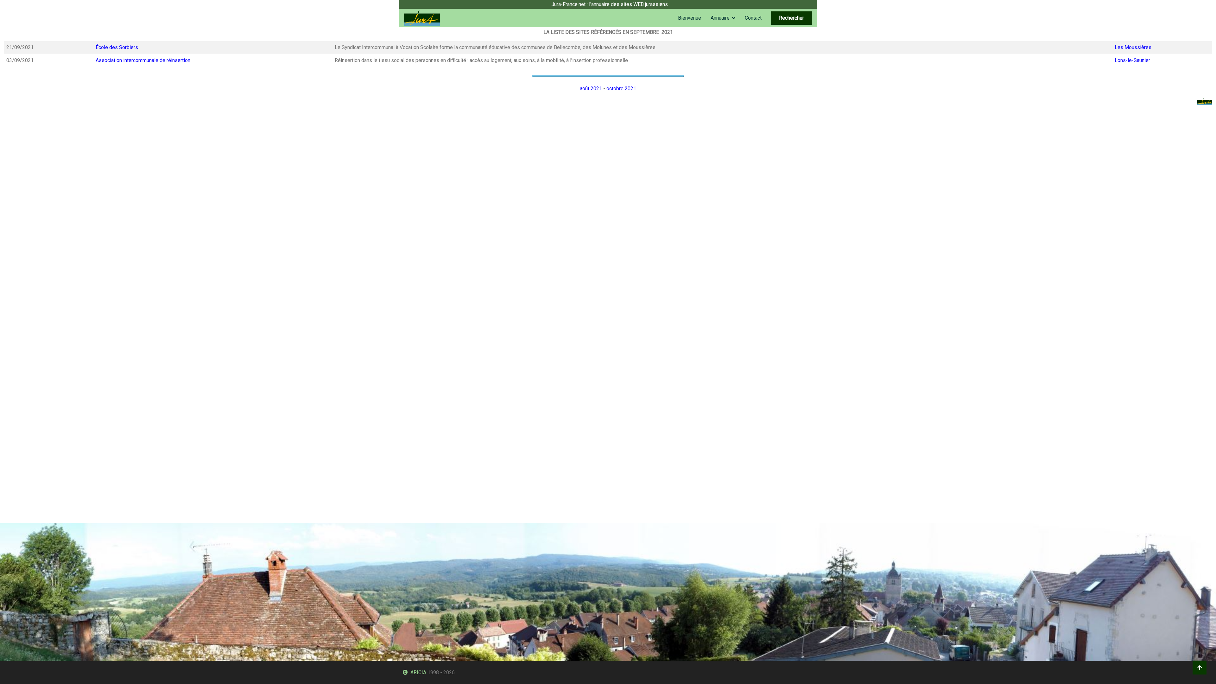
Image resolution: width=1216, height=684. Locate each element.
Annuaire (720, 18)
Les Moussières (1133, 47)
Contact (753, 18)
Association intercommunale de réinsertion (143, 60)
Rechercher (791, 18)
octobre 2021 (621, 89)
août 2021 (591, 89)
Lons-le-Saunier (1132, 60)
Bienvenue (689, 18)
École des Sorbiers (117, 47)
